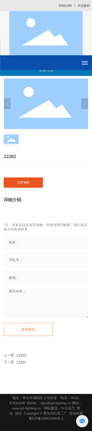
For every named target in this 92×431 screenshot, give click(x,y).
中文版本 (84, 5)
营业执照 (76, 413)
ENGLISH (65, 5)
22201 (21, 362)
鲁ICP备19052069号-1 (46, 418)
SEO (18, 413)
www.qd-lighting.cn (26, 408)
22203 (21, 355)
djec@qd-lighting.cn (55, 403)
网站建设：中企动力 (59, 408)
